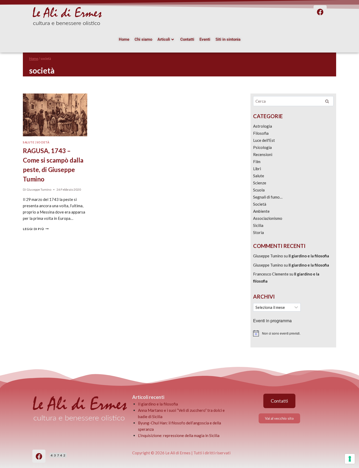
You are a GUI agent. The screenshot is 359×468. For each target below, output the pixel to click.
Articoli (163, 39)
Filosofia (261, 133)
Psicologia (262, 147)
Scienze (259, 182)
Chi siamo (143, 39)
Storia (258, 232)
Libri (257, 168)
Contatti (187, 39)
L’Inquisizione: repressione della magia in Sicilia (178, 435)
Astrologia (262, 126)
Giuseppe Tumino (39, 189)
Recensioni (262, 154)
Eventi (204, 39)
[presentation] (55, 114)
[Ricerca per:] (293, 101)
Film (256, 161)
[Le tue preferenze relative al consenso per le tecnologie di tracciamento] (350, 459)
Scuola (259, 190)
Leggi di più (36, 229)
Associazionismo (267, 218)
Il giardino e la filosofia (309, 255)
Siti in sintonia (228, 39)
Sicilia (258, 225)
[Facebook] (38, 456)
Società (43, 142)
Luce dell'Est (264, 140)
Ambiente (261, 211)
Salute (28, 142)
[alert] (293, 333)
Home (124, 39)
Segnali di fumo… (268, 197)
